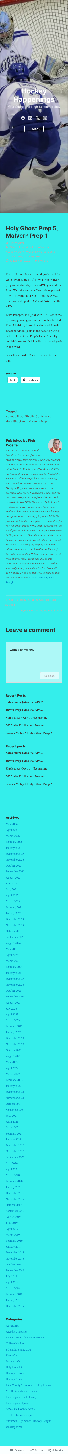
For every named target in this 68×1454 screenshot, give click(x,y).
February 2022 (14, 1080)
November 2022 (15, 1044)
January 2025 (13, 913)
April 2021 (12, 1121)
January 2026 (13, 848)
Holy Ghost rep (16, 421)
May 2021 (12, 1115)
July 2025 (11, 883)
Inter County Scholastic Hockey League (29, 1385)
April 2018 (12, 1282)
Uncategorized (32, 256)
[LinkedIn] (30, 117)
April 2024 (12, 955)
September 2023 (15, 996)
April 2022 (12, 1068)
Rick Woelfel (16, 242)
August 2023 (13, 1002)
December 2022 (15, 1038)
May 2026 (12, 824)
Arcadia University (16, 1331)
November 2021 (15, 1098)
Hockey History (15, 251)
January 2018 (13, 1300)
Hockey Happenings (34, 95)
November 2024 (15, 925)
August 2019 (13, 1216)
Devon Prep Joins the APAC (24, 709)
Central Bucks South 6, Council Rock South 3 (30, 602)
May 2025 (12, 889)
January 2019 (13, 1246)
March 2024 (13, 961)
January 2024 (13, 973)
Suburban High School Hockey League (28, 1421)
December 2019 (15, 1193)
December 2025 (15, 853)
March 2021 (13, 1127)
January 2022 (13, 1086)
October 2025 (14, 865)
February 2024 (14, 966)
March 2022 (13, 1074)
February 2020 (14, 1181)
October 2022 (14, 1050)
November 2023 (15, 984)
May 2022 (12, 1062)
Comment (49, 675)
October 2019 (14, 1205)
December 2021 (15, 1091)
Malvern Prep (38, 421)
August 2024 (13, 943)
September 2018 (15, 1270)
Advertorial (12, 1325)
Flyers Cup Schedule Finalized (40, 611)
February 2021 (14, 1133)
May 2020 (12, 1163)
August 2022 (13, 1056)
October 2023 (14, 990)
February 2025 (14, 907)
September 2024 (15, 937)
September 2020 (15, 1157)
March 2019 (13, 1234)
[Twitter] (37, 117)
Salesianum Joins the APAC (24, 702)
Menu (36, 129)
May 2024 (12, 949)
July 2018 (11, 1276)
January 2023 (13, 1032)
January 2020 (13, 1187)
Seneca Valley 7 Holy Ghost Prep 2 (29, 733)
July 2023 (11, 1008)
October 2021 (14, 1103)
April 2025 (12, 895)
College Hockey (15, 1343)
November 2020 (15, 1151)
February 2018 (14, 1294)
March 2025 (13, 901)
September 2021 (15, 1109)
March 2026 (13, 835)
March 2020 (13, 1175)
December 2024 (15, 919)
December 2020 (15, 1145)
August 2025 (13, 877)
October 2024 (14, 931)
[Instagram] (45, 117)
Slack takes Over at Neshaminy (26, 717)
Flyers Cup (12, 1355)
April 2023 (12, 1014)
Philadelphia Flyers (17, 1403)
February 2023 (14, 1026)
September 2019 (15, 1211)
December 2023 (15, 978)
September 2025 (15, 871)
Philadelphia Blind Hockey (21, 1397)
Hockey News (33, 251)
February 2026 (14, 841)
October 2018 (14, 1264)
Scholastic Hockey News (20, 1409)
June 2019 (12, 1222)
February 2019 (14, 1240)
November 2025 (15, 859)
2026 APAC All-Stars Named (25, 725)
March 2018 (13, 1288)
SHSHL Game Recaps (19, 1415)
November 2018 (15, 1258)
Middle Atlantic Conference (22, 1391)
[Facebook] (23, 117)
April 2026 (12, 830)
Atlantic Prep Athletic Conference (29, 247)
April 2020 (12, 1169)
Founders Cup (14, 1361)
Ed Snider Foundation (18, 1349)
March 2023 (13, 1020)
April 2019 (12, 1229)
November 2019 (15, 1199)
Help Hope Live (15, 1367)
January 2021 (13, 1139)
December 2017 (15, 1306)
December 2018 (15, 1252)
